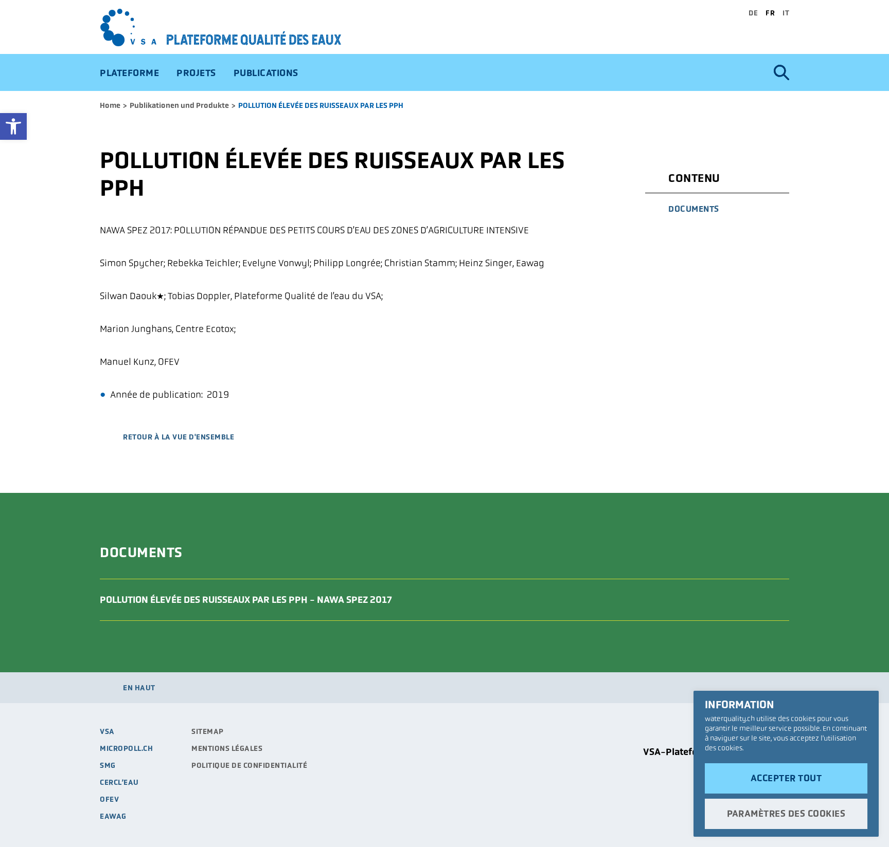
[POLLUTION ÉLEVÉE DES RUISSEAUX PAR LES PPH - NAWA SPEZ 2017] (766, 600)
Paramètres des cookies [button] (786, 813)
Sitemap (207, 731)
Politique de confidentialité (249, 765)
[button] (13, 126)
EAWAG (113, 816)
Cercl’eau (119, 782)
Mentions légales (226, 748)
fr (770, 12)
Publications (266, 73)
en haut (139, 687)
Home (110, 105)
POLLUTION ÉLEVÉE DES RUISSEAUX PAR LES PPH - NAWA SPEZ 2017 (246, 599)
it (786, 12)
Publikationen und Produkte (179, 105)
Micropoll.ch (126, 748)
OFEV (109, 799)
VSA (107, 731)
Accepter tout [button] (786, 778)
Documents (693, 209)
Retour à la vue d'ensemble (178, 437)
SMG (108, 765)
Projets (196, 73)
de (753, 12)
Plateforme (129, 73)
